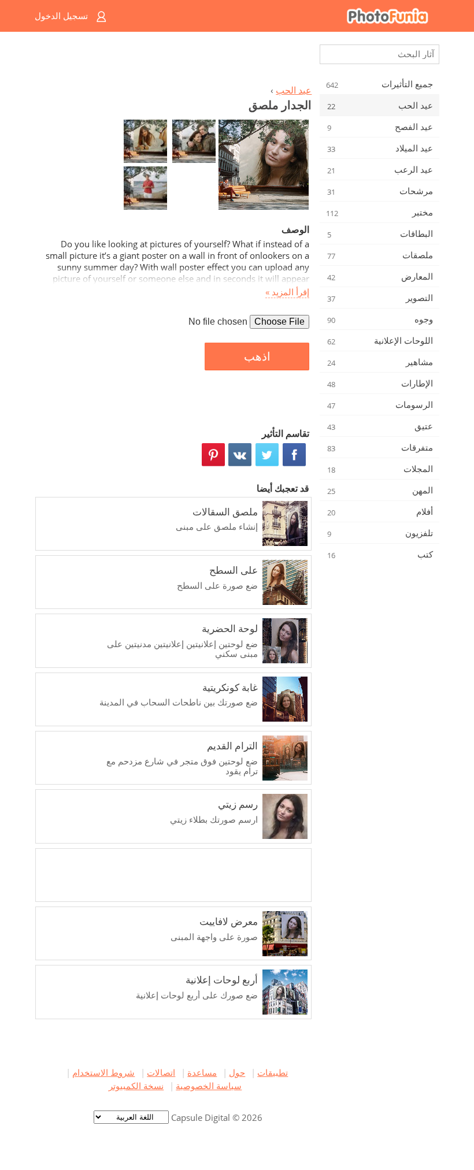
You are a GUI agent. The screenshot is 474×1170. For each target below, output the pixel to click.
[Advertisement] (175, 61)
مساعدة (202, 1072)
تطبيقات (272, 1072)
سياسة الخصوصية (209, 1085)
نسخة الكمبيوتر (136, 1085)
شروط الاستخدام (103, 1072)
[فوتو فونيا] (283, 16)
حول (237, 1072)
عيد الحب (294, 90)
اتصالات (161, 1072)
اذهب (257, 356)
